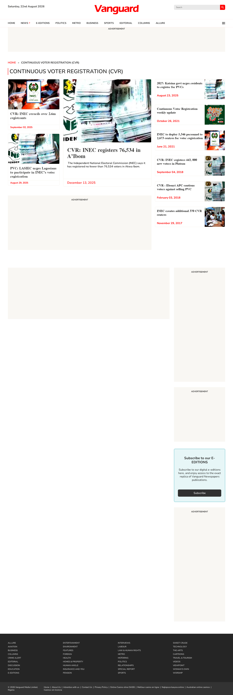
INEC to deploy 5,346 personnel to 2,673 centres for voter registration (180, 135)
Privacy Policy (101, 687)
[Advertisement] (199, 325)
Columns (144, 23)
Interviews (124, 643)
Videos (176, 661)
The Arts (178, 650)
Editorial (126, 23)
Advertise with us (71, 687)
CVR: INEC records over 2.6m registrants (33, 115)
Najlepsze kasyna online (173, 687)
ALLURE (160, 23)
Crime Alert (14, 658)
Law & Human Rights (129, 650)
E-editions (43, 23)
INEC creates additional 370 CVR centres (179, 212)
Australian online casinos (198, 687)
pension (67, 673)
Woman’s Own (181, 669)
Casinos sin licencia (53, 690)
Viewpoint (178, 665)
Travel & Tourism (182, 658)
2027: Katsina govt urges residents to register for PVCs (179, 84)
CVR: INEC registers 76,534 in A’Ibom (104, 152)
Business (92, 23)
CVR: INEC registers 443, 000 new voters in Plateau (177, 161)
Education (14, 669)
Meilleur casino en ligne (148, 687)
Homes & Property (73, 661)
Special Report (126, 669)
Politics (60, 23)
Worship (178, 673)
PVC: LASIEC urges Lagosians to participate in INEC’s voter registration (33, 172)
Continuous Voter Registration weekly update (177, 110)
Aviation (12, 646)
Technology (180, 646)
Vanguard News (116, 9)
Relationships (126, 665)
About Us (56, 687)
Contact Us (87, 687)
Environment (70, 646)
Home (11, 23)
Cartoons (178, 654)
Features (68, 650)
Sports (109, 23)
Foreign (67, 654)
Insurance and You (73, 669)
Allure (12, 643)
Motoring (123, 658)
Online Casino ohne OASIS (122, 687)
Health (67, 658)
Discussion (14, 665)
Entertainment (71, 643)
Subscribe (200, 493)
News (24, 23)
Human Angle (70, 665)
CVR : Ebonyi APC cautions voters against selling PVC (176, 186)
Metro (76, 23)
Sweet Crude (180, 643)
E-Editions (13, 673)
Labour (122, 646)
